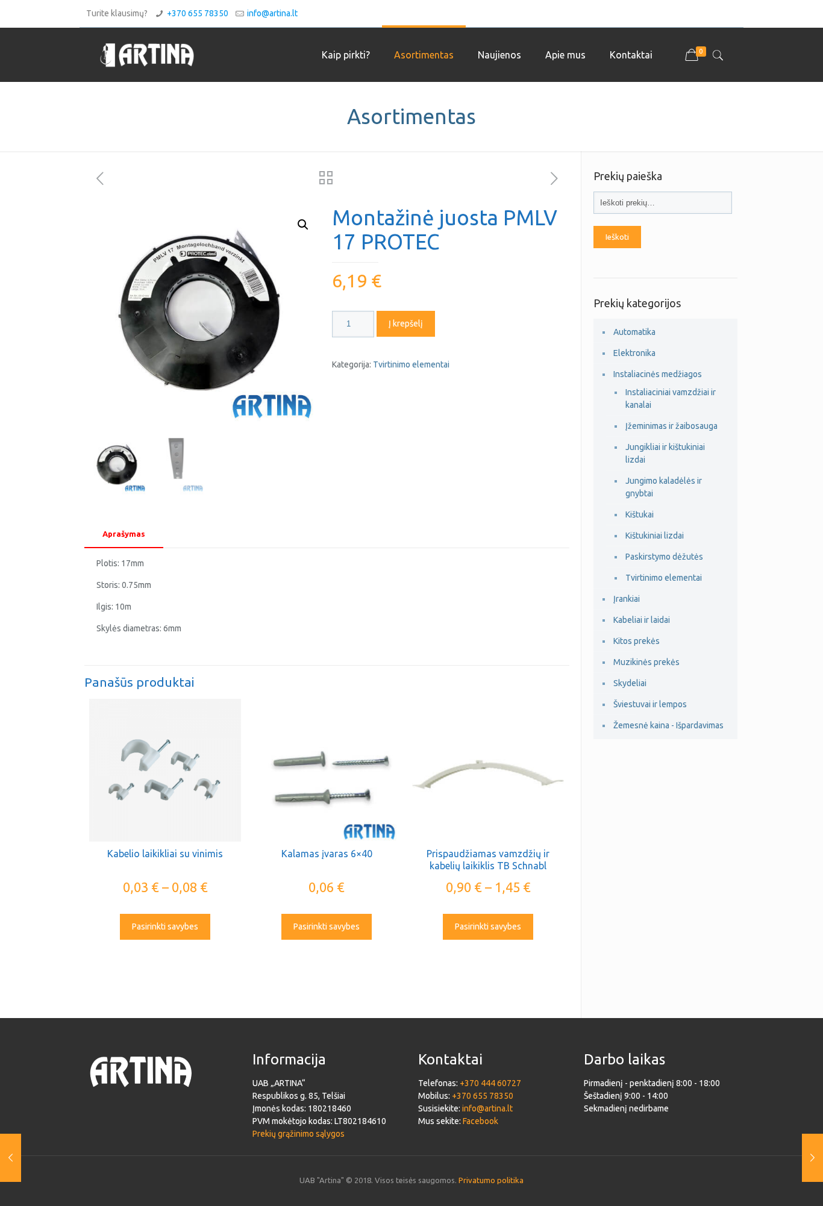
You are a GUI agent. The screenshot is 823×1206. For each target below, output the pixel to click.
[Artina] (147, 55)
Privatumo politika (491, 1180)
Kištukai (639, 514)
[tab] (123, 534)
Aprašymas (123, 534)
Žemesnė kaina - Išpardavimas (668, 725)
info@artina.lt (272, 13)
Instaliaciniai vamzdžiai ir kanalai (670, 398)
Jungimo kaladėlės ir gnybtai (663, 487)
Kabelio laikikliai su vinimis (165, 853)
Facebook (480, 1121)
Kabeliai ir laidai (641, 620)
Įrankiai (626, 599)
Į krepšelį (406, 323)
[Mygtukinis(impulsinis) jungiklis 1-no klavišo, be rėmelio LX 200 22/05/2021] (812, 1158)
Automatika (634, 332)
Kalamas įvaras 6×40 (326, 853)
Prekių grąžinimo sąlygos (298, 1134)
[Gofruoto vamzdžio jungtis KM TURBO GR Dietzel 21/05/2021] (10, 1158)
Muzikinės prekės (646, 662)
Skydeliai (629, 683)
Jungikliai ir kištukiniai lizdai (665, 453)
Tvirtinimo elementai (411, 364)
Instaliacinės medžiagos (657, 374)
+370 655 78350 (197, 13)
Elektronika (634, 353)
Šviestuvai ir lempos (650, 704)
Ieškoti (617, 237)
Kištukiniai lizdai (654, 535)
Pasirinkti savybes (165, 926)
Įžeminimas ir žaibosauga (671, 426)
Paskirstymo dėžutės (664, 556)
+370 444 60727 (490, 1083)
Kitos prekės (636, 641)
